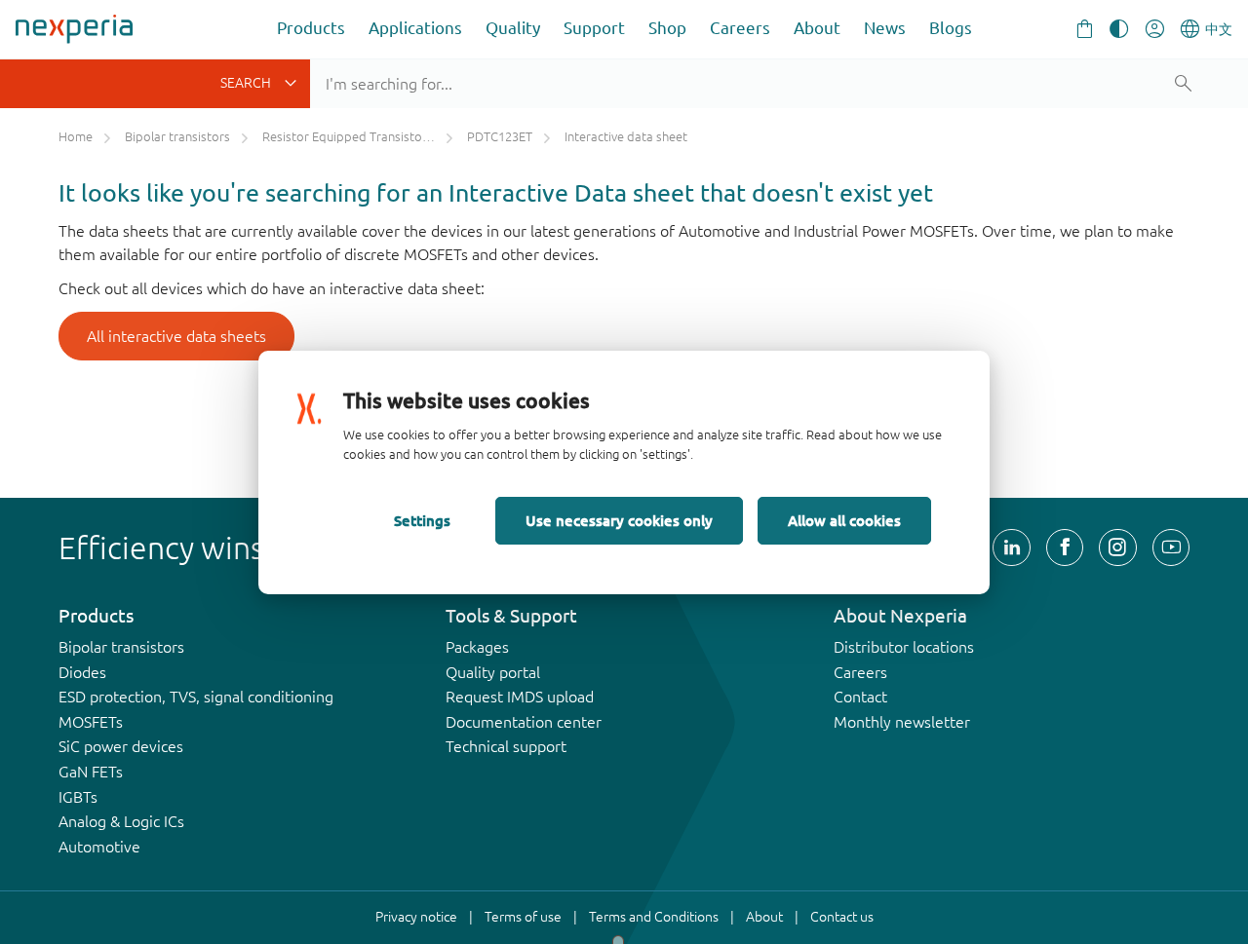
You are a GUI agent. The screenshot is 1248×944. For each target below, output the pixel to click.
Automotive (99, 846)
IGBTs (78, 797)
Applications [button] (415, 28)
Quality (513, 28)
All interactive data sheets (176, 336)
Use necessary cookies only (619, 520)
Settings (422, 520)
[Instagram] (1117, 547)
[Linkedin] (1011, 547)
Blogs (950, 28)
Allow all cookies (844, 520)
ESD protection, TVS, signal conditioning (195, 696)
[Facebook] (1064, 547)
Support (594, 28)
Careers (740, 28)
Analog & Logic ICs (121, 821)
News (885, 28)
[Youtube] (1171, 547)
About (817, 28)
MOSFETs (90, 722)
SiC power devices (120, 746)
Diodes (82, 672)
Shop (667, 28)
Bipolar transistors (121, 647)
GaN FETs (90, 771)
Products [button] (311, 28)
